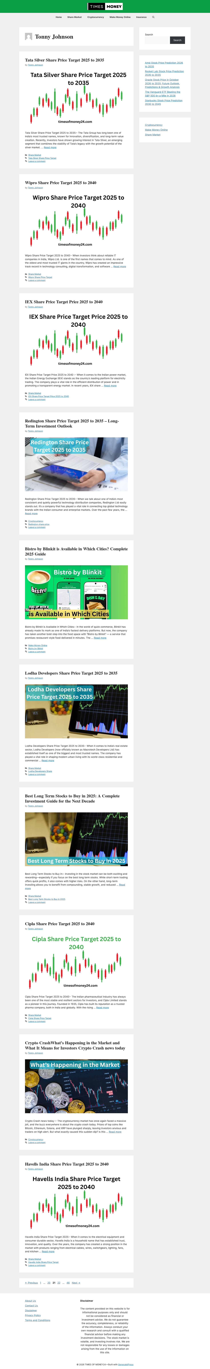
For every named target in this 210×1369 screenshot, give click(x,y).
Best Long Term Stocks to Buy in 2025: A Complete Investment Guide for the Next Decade (72, 798)
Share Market (74, 17)
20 (49, 1282)
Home (59, 17)
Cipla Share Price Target (39, 1018)
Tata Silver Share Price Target (42, 158)
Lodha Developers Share (40, 771)
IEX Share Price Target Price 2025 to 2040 (64, 301)
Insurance (141, 17)
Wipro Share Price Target (40, 277)
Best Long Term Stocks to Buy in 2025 (46, 899)
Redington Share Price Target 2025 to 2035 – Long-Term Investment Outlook (72, 423)
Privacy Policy (33, 1315)
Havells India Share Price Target (43, 1262)
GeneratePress (125, 1364)
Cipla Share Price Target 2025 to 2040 (59, 923)
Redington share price (38, 524)
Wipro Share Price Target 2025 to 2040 (60, 182)
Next (76, 1282)
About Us (30, 1300)
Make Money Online (120, 17)
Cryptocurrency (95, 17)
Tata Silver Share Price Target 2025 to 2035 (64, 60)
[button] (153, 17)
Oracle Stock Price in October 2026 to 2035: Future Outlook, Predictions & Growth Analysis (162, 83)
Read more (50, 147)
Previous (31, 1282)
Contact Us (31, 1305)
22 (59, 1282)
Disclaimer (31, 1310)
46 (68, 1282)
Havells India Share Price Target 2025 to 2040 (67, 1164)
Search (149, 34)
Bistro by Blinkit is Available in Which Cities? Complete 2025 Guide (76, 551)
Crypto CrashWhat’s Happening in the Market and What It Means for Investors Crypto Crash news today (75, 1045)
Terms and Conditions (37, 1320)
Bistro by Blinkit (35, 648)
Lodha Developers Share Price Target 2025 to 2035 (71, 673)
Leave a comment (36, 161)
